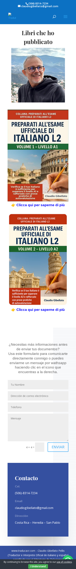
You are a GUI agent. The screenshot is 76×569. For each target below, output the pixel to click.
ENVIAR (58, 446)
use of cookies (64, 561)
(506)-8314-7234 (26, 493)
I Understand (38, 566)
